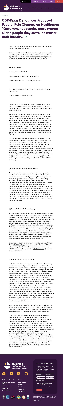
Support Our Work (6, 390)
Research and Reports (47, 8)
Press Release (5, 15)
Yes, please (40, 387)
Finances (20, 384)
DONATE (59, 1)
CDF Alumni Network (7, 386)
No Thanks (49, 387)
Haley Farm (5, 388)
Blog (44, 1)
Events (51, 1)
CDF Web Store (22, 391)
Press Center (21, 386)
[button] (26, 37)
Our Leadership (22, 382)
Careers (20, 379)
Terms (34, 400)
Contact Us (21, 389)
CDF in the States (36, 8)
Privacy (39, 400)
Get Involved (57, 8)
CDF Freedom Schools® (8, 379)
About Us (35, 1)
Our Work (27, 8)
